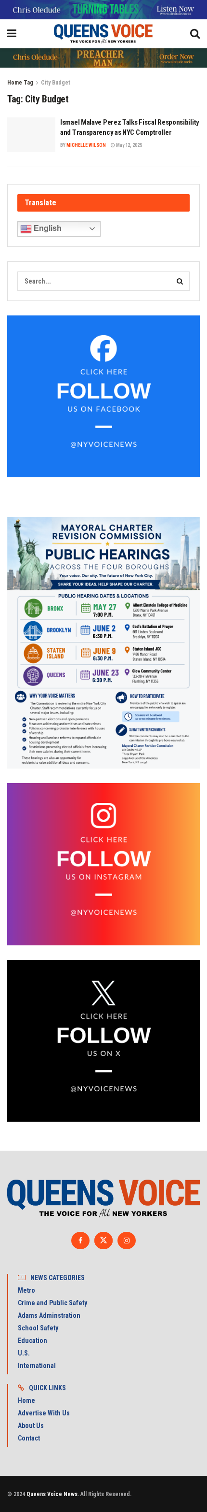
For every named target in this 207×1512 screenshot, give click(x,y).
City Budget (55, 82)
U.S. (24, 1353)
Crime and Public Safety (52, 1303)
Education (32, 1340)
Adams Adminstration (49, 1315)
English (47, 228)
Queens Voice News (52, 1494)
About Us (31, 1425)
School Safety (38, 1328)
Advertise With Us (44, 1413)
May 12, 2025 (128, 145)
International (37, 1365)
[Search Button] (180, 281)
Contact (29, 1438)
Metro (26, 1290)
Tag (28, 82)
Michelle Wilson (86, 145)
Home (14, 82)
